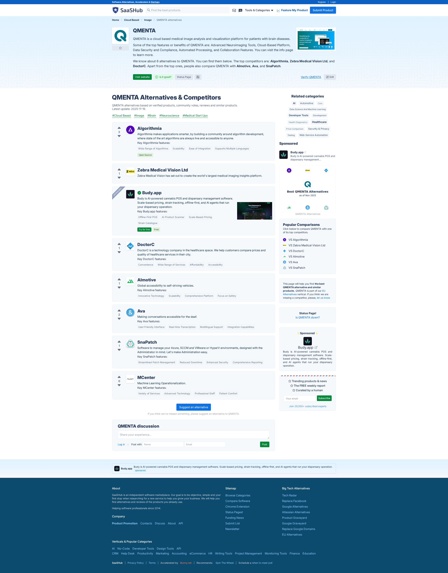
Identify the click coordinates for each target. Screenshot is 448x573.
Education (309, 553)
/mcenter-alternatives (129, 373)
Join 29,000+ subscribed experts (307, 406)
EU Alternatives (292, 534)
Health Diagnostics (298, 122)
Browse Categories (237, 495)
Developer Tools (298, 115)
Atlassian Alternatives (296, 512)
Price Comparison (294, 129)
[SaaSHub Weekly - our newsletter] (234, 10)
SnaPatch (273, 66)
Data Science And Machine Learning (308, 109)
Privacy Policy (136, 562)
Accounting (179, 553)
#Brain (152, 115)
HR (210, 553)
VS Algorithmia (298, 239)
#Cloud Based (121, 115)
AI (294, 103)
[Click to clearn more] (224, 468)
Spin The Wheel (225, 562)
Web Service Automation (313, 134)
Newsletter (232, 529)
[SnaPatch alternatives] (130, 343)
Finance (295, 553)
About (172, 523)
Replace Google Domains (298, 529)
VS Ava (293, 262)
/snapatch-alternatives (129, 338)
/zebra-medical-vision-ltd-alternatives (140, 166)
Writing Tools (223, 553)
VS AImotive (296, 256)
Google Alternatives (295, 506)
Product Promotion (125, 523)
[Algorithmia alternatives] (130, 130)
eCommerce (198, 553)
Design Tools (165, 548)
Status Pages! (234, 512)
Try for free (144, 229)
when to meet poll (262, 562)
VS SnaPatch (296, 267)
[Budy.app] (130, 194)
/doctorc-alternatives (129, 240)
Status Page (184, 76)
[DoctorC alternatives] (130, 246)
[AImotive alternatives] (130, 281)
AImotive (243, 66)
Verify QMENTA (311, 77)
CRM (115, 553)
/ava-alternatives (126, 307)
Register (322, 2)
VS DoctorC (296, 251)
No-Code (123, 548)
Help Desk (128, 553)
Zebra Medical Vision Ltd (308, 61)
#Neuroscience (169, 115)
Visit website (142, 76)
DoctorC (139, 66)
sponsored (140, 470)
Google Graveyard (294, 523)
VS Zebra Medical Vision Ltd (306, 245)
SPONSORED (117, 191)
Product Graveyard (294, 517)
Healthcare (319, 122)
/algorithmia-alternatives (131, 124)
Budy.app (306, 347)
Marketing (162, 553)
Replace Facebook (294, 501)
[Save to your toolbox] (120, 47)
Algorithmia (279, 61)
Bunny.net (186, 562)
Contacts (146, 523)
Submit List (232, 523)
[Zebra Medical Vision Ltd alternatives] (130, 171)
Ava (255, 66)
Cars (320, 103)
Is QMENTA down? (308, 317)
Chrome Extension (237, 506)
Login (333, 2)
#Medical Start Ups (195, 115)
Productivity (145, 553)
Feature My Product (294, 10)
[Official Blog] (197, 77)
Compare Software (237, 501)
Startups (155, 2)
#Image (139, 115)
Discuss (160, 523)
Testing (291, 135)
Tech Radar (289, 495)
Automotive (306, 103)
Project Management (248, 553)
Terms (152, 562)
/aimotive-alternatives (129, 275)
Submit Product (323, 10)
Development (319, 115)
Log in (121, 444)
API (180, 523)
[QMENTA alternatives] (120, 35)
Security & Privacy (318, 128)
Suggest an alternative (193, 407)
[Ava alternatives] (130, 312)
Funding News (234, 517)
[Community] (240, 10)
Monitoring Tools (276, 553)
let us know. (323, 297)
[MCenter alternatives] (130, 379)
